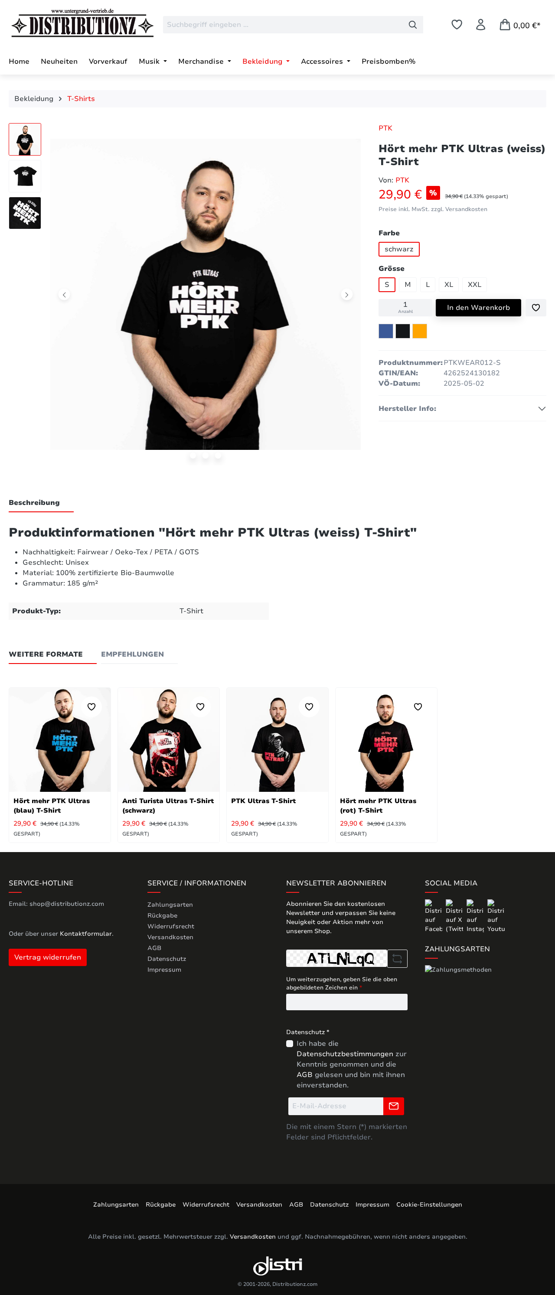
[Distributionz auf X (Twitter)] (455, 916)
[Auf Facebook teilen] (386, 331)
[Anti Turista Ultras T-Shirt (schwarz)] (168, 740)
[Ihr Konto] (481, 24)
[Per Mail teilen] (420, 331)
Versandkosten (170, 937)
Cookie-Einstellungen (429, 1205)
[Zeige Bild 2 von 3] (205, 455)
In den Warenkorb (478, 307)
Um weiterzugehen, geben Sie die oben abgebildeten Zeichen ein (341, 984)
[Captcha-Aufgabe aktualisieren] (397, 959)
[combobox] (283, 24)
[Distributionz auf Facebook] (434, 916)
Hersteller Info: (407, 408)
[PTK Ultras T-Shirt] (277, 740)
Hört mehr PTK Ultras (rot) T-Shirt (378, 806)
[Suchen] (413, 24)
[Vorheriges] (64, 294)
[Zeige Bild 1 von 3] (193, 455)
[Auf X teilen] (403, 331)
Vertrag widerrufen (47, 957)
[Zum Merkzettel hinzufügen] (536, 307)
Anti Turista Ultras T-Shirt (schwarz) (168, 806)
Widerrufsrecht (170, 926)
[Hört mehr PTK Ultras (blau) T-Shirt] (60, 740)
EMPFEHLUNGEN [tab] (132, 654)
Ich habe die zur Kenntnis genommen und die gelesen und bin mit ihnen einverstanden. (352, 1064)
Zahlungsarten (170, 905)
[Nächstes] (347, 294)
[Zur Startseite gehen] (74, 23)
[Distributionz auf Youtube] (496, 916)
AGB (154, 948)
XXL (474, 285)
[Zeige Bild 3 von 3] (218, 455)
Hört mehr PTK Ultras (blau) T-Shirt (51, 806)
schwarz (399, 249)
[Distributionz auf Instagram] (476, 916)
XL (448, 285)
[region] (185, 296)
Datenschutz (166, 959)
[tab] (41, 503)
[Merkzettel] (457, 24)
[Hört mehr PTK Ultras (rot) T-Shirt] (386, 740)
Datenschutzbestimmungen (345, 1054)
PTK (385, 128)
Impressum (164, 970)
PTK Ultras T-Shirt (263, 801)
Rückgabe (162, 915)
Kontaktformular (86, 934)
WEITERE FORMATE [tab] (46, 654)
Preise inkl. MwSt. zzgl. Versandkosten (433, 209)
